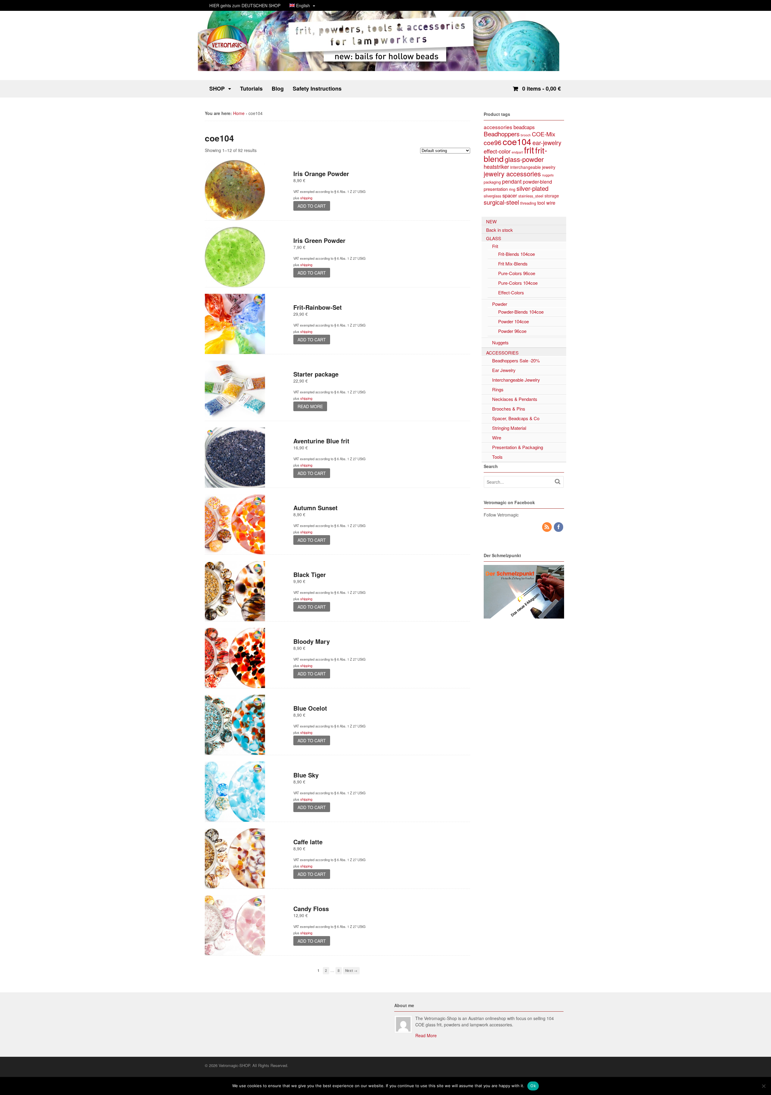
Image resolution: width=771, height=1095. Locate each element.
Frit (495, 246)
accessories (498, 127)
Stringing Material (509, 428)
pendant (512, 181)
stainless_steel (530, 196)
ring (512, 189)
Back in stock (499, 230)
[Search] (557, 481)
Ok (533, 1085)
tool (541, 202)
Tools (497, 457)
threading (528, 203)
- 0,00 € (541, 88)
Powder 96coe (512, 331)
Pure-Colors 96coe (516, 273)
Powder (499, 304)
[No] (763, 1086)
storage (552, 196)
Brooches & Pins (508, 408)
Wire (496, 437)
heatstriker (496, 166)
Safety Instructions (317, 88)
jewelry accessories (512, 173)
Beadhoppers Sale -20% (516, 360)
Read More (426, 1035)
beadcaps (524, 127)
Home (239, 113)
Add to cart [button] (312, 206)
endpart (517, 152)
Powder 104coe (513, 321)
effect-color (497, 151)
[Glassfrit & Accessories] (227, 65)
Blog (278, 88)
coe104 (517, 141)
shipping (306, 197)
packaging (492, 182)
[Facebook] (559, 527)
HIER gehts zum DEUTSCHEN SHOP (244, 5)
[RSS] (547, 527)
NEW (491, 221)
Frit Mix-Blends (513, 263)
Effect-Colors (511, 292)
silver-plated (532, 188)
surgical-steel (501, 202)
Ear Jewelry (504, 370)
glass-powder (524, 159)
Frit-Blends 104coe (516, 254)
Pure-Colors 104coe (518, 283)
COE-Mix (543, 134)
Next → (351, 970)
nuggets (548, 175)
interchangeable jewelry (532, 167)
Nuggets (500, 342)
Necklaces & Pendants (514, 399)
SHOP (217, 88)
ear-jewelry (546, 142)
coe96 (492, 142)
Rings (498, 389)
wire (550, 202)
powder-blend (537, 181)
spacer (509, 195)
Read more (310, 406)
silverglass (492, 196)
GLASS (493, 238)
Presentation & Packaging (517, 447)
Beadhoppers (502, 133)
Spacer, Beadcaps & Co (515, 418)
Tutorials (251, 88)
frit (529, 149)
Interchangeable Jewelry (516, 380)
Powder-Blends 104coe (521, 312)
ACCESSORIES (502, 352)
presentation (496, 189)
